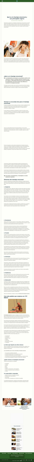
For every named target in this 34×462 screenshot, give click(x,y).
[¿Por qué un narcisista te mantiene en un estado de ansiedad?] (14, 444)
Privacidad (18, 460)
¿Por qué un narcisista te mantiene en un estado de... (18, 444)
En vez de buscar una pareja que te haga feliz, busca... (19, 436)
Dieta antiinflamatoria (28, 453)
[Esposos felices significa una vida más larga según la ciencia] (14, 432)
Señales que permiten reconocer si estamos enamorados (19, 440)
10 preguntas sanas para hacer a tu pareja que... (19, 429)
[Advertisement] (17, 9)
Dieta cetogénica (15, 453)
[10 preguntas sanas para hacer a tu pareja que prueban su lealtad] (14, 429)
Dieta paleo (9, 453)
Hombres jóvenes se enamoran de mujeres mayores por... (19, 449)
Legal (13, 460)
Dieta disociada (21, 453)
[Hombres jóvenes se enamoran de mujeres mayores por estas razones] (14, 448)
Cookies (15, 460)
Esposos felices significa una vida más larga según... (19, 433)
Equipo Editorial (21, 20)
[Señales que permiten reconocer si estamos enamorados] (14, 440)
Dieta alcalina (4, 453)
